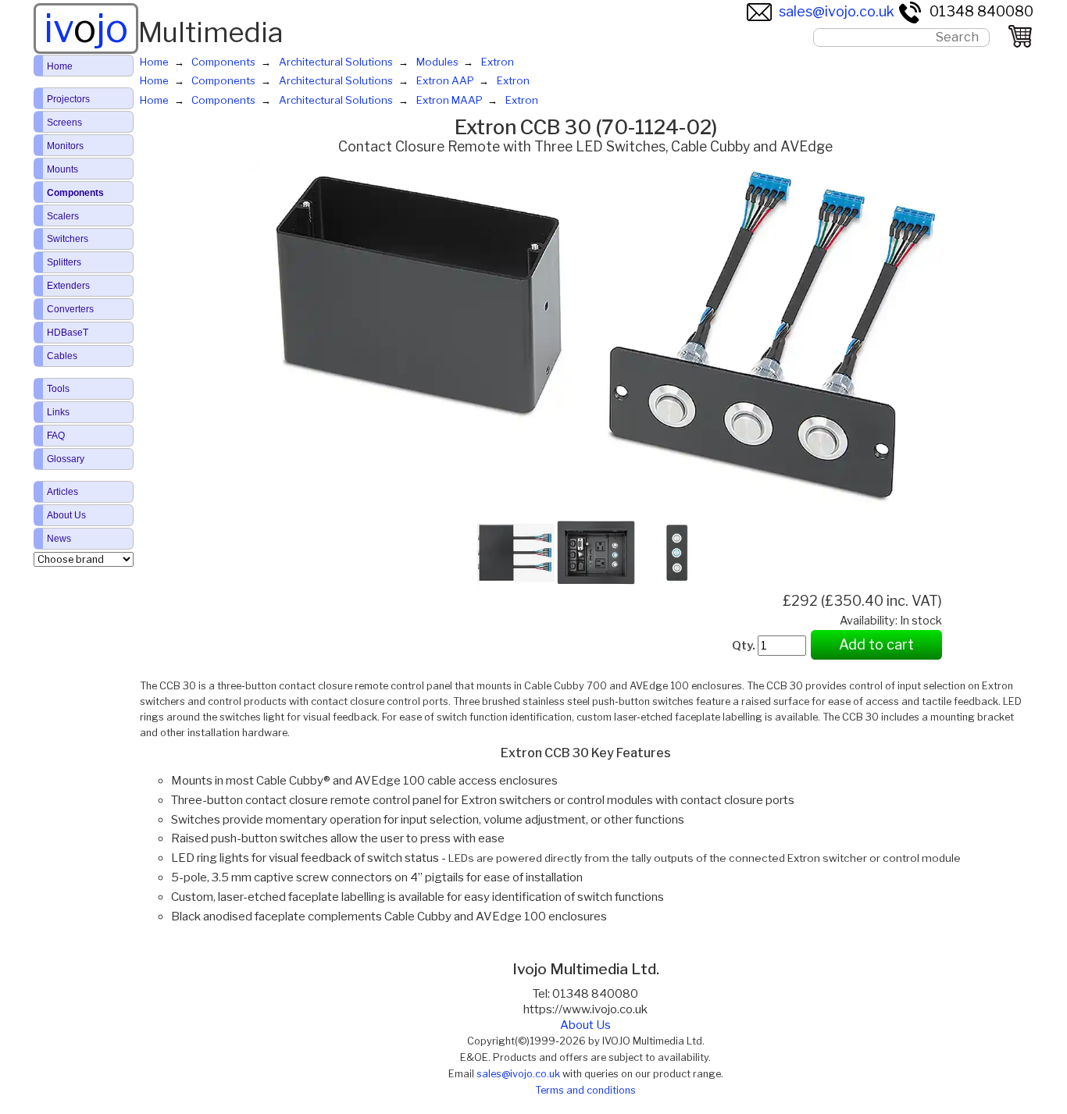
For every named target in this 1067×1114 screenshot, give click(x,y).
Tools (58, 388)
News (59, 538)
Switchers (67, 238)
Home (60, 66)
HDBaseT (67, 332)
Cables (62, 356)
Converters (70, 309)
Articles (62, 491)
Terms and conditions (585, 1090)
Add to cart (876, 644)
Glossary (65, 459)
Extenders (68, 285)
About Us (585, 1025)
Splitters (64, 262)
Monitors (65, 146)
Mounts (62, 169)
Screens (64, 122)
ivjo (86, 28)
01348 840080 (981, 11)
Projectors (68, 99)
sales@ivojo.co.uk (836, 11)
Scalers (63, 216)
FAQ (56, 435)
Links (58, 412)
